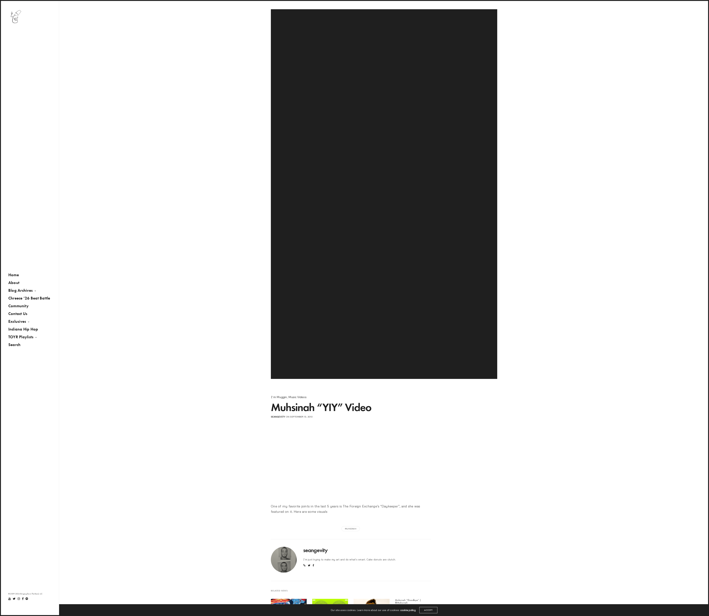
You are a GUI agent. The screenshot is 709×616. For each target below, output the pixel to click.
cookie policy (408, 610)
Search (14, 344)
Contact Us (17, 313)
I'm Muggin (279, 397)
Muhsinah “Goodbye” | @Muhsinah (408, 601)
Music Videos (297, 397)
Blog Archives (20, 290)
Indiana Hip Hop (23, 329)
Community (18, 306)
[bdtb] (15, 16)
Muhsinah (350, 529)
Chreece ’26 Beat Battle (29, 298)
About (13, 282)
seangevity (278, 416)
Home (13, 275)
